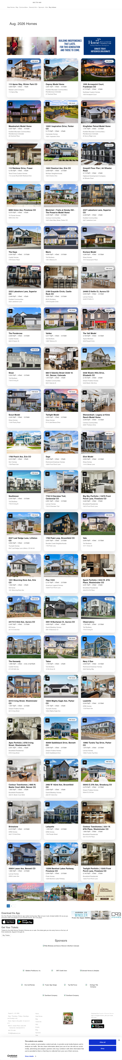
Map (17, 7)
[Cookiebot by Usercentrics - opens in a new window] (12, 1056)
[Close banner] (119, 1040)
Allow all (102, 1042)
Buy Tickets (6, 935)
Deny (102, 1048)
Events (37, 1027)
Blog (36, 1030)
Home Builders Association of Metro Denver (56, 2)
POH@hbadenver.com (14, 1033)
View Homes (11, 7)
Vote (46, 7)
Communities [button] (23, 7)
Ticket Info (38, 1022)
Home (37, 1013)
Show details (29, 1056)
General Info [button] (33, 7)
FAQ (36, 1024)
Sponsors (41, 7)
